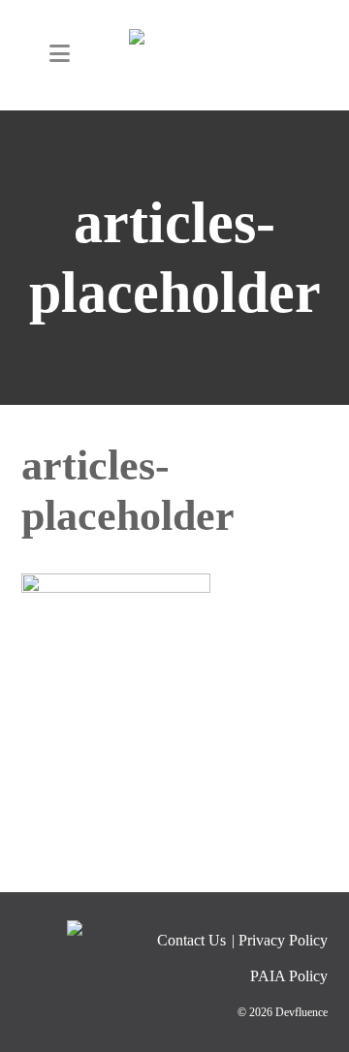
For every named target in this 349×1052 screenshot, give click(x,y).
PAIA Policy (289, 976)
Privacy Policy (283, 940)
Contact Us (191, 940)
